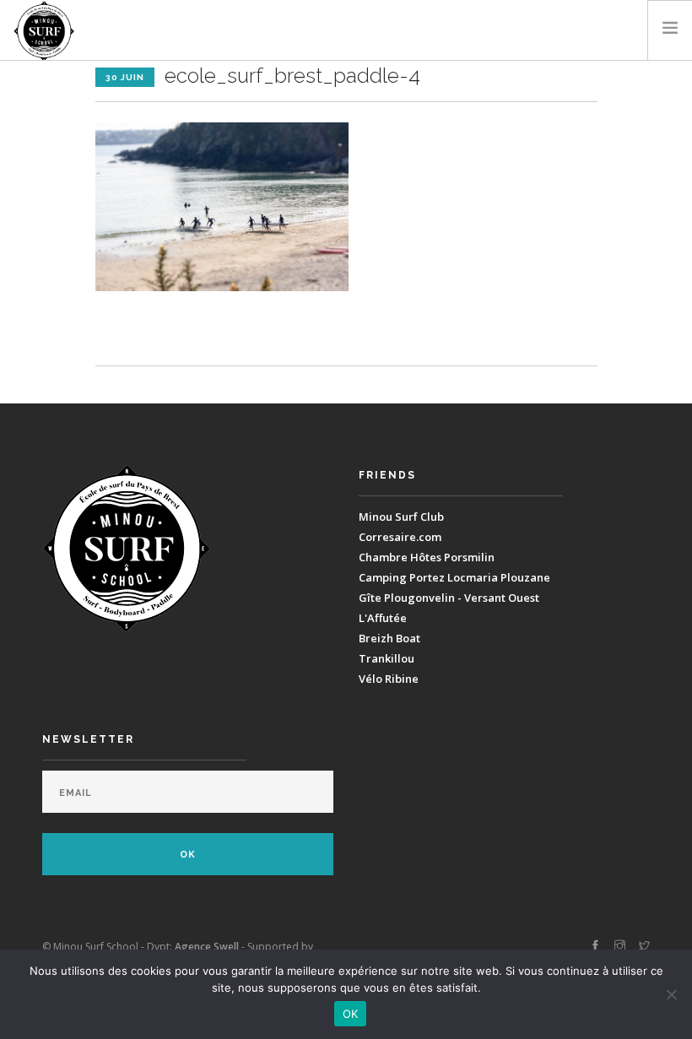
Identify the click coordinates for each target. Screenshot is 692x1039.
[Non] (670, 994)
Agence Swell (207, 946)
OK (351, 1013)
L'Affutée (383, 617)
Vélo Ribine (389, 678)
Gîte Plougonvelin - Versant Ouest (449, 597)
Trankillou (386, 658)
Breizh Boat (389, 638)
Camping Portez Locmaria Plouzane (454, 577)
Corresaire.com (400, 536)
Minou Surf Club (401, 516)
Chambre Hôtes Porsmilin (427, 557)
